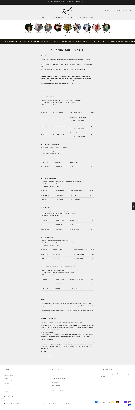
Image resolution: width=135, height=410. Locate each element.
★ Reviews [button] (133, 206)
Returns (6, 378)
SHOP (49, 17)
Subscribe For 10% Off (57, 390)
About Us (54, 373)
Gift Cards (6, 388)
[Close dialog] (133, 367)
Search (53, 388)
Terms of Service (56, 385)
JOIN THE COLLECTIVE (88, 398)
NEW (43, 17)
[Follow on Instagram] (8, 396)
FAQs (91, 17)
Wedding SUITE (59, 17)
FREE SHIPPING (51, 1)
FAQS (53, 375)
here (56, 355)
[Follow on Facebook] (4, 396)
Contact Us (6, 391)
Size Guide (6, 383)
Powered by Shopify (65, 403)
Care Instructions (8, 373)
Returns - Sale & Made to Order (11, 381)
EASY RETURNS (76, 1)
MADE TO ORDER (72, 17)
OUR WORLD (83, 17)
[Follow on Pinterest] (12, 396)
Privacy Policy (55, 382)
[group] (29, 28)
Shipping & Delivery (8, 375)
